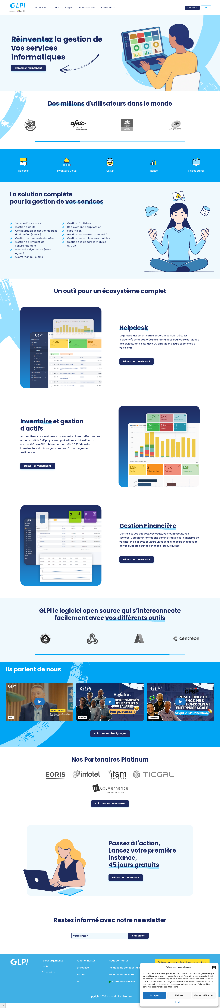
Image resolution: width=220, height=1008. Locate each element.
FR (206, 7)
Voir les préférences (204, 995)
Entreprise (83, 967)
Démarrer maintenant (28, 68)
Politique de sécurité (121, 974)
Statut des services (123, 981)
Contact (192, 7)
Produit (81, 974)
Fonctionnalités (86, 960)
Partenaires (48, 972)
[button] (214, 967)
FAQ (79, 981)
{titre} (177, 1002)
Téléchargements (52, 960)
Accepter (154, 995)
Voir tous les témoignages (110, 733)
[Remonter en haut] (3, 1005)
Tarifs (44, 966)
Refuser (179, 995)
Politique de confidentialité (125, 967)
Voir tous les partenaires (110, 803)
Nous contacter (118, 960)
